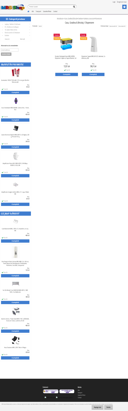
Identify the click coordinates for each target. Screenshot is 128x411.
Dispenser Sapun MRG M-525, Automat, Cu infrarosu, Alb (93, 57)
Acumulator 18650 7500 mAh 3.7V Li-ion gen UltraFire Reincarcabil (15, 81)
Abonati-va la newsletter (9, 45)
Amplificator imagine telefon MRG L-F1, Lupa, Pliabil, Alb (15, 193)
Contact (55, 11)
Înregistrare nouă (121, 2)
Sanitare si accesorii (89, 18)
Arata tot (7, 39)
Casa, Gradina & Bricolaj (70, 18)
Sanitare (80, 18)
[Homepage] (27, 11)
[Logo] (13, 7)
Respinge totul (97, 407)
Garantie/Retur (47, 11)
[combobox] (113, 26)
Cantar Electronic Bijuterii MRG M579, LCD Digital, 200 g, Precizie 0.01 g (15, 136)
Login (114, 2)
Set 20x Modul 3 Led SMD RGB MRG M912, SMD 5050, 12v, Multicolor (15, 291)
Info (33, 11)
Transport (38, 11)
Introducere (60, 18)
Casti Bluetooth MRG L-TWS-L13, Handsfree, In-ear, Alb (15, 230)
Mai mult (22, 39)
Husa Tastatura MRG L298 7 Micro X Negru (15, 347)
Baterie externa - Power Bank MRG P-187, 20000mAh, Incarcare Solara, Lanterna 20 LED (15, 320)
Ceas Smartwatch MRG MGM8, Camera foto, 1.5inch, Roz (15, 109)
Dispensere (98, 18)
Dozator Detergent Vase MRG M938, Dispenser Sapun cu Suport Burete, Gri (65, 57)
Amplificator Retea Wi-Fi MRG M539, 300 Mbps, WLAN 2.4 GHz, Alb (15, 164)
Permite (108, 407)
